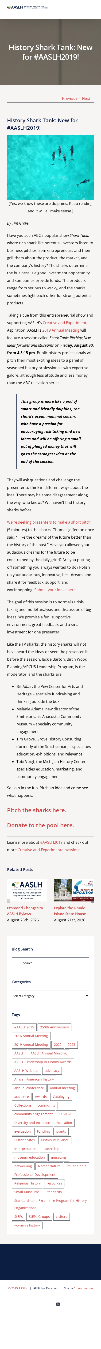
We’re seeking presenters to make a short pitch (49, 522)
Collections (22, 1105)
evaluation (22, 1131)
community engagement (33, 1114)
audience (21, 1096)
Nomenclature (49, 1166)
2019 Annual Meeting (60, 330)
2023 (71, 1044)
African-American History (34, 1079)
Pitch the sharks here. (36, 810)
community (46, 1105)
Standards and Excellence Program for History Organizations (50, 1204)
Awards (41, 1096)
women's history (27, 1225)
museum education (29, 1157)
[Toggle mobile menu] (92, 11)
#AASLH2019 (51, 842)
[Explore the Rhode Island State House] (74, 890)
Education (64, 1122)
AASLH (19, 1053)
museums (58, 1157)
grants (61, 1131)
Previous (70, 98)
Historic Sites (24, 1140)
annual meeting (62, 1088)
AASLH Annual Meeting (49, 1053)
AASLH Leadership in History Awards (43, 1062)
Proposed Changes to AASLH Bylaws (20, 890)
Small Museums (26, 1192)
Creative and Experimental (66, 322)
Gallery (34, 890)
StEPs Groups (39, 1216)
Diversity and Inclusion (32, 1122)
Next (86, 98)
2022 (58, 1044)
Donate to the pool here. (40, 825)
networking (23, 1166)
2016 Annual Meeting (31, 1036)
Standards (54, 1192)
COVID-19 (66, 1114)
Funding (43, 1131)
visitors (61, 1216)
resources (54, 1183)
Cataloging (61, 1096)
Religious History (27, 1183)
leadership (51, 1148)
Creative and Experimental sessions (49, 849)
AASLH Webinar (26, 1070)
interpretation (25, 1148)
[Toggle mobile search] (83, 11)
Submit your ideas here (55, 589)
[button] (8, 901)
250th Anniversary (54, 1027)
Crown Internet (83, 1288)
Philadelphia (76, 1166)
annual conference (29, 1088)
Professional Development (34, 1174)
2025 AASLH (19, 1288)
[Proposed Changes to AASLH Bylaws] (27, 890)
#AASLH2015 (24, 1027)
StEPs (18, 1216)
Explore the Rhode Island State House (67, 890)
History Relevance (55, 1140)
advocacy (52, 1070)
